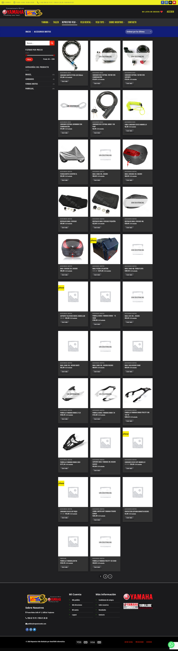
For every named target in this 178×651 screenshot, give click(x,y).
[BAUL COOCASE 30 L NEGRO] (138, 154)
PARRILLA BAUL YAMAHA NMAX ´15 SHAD (104, 317)
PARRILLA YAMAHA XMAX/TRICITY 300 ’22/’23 (137, 413)
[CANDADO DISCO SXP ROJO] (73, 492)
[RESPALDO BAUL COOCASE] (73, 202)
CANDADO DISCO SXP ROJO (68, 511)
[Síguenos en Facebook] (162, 2)
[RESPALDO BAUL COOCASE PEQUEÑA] (105, 202)
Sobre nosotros (116, 22)
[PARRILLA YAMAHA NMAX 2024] (73, 443)
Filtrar (29, 59)
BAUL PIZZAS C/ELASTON (100, 268)
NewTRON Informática (57, 641)
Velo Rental (85, 22)
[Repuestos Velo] (29, 11)
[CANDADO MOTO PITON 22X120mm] (73, 56)
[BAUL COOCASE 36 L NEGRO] (73, 249)
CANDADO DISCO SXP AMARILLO (135, 462)
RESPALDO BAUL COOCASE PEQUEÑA (104, 221)
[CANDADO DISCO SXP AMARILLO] (138, 443)
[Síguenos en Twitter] (34, 629)
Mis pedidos (76, 600)
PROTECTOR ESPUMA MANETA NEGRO (137, 511)
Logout (74, 615)
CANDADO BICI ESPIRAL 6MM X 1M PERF (104, 125)
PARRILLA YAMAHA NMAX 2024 (70, 462)
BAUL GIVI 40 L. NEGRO (132, 316)
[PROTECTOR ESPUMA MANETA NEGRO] (138, 492)
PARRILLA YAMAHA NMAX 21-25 (70, 413)
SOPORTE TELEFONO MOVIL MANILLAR (72, 316)
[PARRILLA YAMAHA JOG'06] (73, 541)
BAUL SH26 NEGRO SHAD (132, 365)
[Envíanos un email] (170, 2)
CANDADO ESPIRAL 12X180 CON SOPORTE (135, 76)
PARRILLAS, (29, 88)
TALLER (56, 22)
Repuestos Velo (69, 22)
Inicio (28, 31)
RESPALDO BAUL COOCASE (68, 221)
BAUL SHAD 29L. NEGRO (100, 174)
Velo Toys (100, 22)
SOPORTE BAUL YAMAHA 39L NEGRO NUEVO (104, 463)
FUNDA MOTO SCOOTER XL (68, 174)
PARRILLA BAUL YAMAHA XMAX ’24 (104, 413)
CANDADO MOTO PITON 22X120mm (71, 75)
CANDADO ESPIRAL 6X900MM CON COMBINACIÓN (71, 125)
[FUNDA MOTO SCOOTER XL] (73, 154)
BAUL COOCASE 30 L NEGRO (133, 174)
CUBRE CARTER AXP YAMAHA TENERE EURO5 (104, 512)
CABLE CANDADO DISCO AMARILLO (136, 124)
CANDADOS (29, 79)
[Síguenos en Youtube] (174, 2)
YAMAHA (45, 22)
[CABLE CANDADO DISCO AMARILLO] (138, 105)
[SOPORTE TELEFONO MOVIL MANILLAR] (73, 296)
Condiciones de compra (106, 600)
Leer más (65, 81)
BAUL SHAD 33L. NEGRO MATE (69, 365)
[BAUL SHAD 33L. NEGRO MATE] (73, 346)
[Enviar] (52, 43)
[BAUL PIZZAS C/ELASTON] (105, 249)
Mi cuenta (75, 610)
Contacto (132, 22)
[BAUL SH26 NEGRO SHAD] (138, 346)
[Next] (110, 576)
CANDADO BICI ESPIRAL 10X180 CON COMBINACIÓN (104, 76)
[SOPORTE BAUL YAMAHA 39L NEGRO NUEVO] (105, 443)
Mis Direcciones (77, 605)
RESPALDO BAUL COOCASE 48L (134, 221)
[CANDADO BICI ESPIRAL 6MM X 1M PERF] (105, 105)
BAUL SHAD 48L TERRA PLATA (134, 268)
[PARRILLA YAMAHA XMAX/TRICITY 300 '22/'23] (138, 393)
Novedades (102, 610)
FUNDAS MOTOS (31, 83)
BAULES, (28, 74)
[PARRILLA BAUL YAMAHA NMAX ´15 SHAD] (105, 296)
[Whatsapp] (171, 644)
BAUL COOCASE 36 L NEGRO (68, 268)
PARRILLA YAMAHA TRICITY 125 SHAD (104, 561)
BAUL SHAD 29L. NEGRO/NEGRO (103, 365)
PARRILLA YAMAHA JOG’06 (68, 561)
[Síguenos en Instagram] (166, 2)
